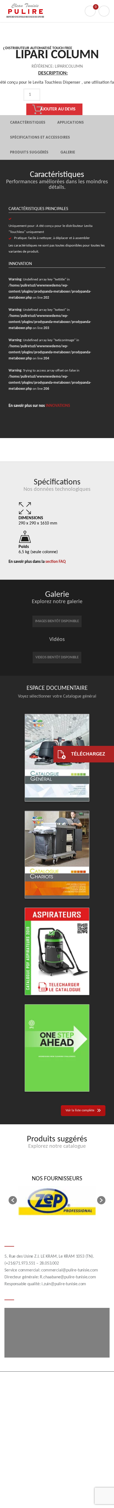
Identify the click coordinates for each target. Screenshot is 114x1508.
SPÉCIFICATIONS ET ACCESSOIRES (40, 137)
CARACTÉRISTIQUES (27, 122)
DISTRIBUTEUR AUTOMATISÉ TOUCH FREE (38, 48)
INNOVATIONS (58, 406)
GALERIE (67, 152)
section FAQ (55, 562)
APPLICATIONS (70, 122)
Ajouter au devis (58, 109)
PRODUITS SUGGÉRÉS (29, 152)
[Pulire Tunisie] (56, 11)
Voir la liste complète (80, 1110)
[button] (13, 1200)
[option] (53, 102)
